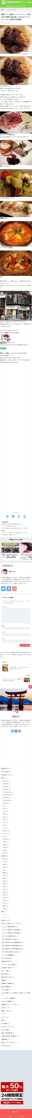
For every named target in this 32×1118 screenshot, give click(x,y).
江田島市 (6, 841)
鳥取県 (5, 867)
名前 (3, 625)
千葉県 (5, 903)
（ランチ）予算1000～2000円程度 (11, 929)
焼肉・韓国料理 (6, 986)
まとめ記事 (5, 1023)
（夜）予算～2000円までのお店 (10, 952)
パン (3, 1014)
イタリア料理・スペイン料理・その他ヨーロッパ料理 (15, 994)
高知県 (5, 881)
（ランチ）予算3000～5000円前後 (11, 933)
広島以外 (4, 856)
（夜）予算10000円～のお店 (10, 939)
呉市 (5, 806)
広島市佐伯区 (7, 800)
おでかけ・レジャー (7, 1026)
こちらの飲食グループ (13, 97)
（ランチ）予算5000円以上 (9, 936)
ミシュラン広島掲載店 (8, 955)
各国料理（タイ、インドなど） (10, 1004)
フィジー (6, 917)
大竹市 (5, 828)
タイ (5, 914)
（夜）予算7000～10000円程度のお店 (12, 948)
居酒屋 (4, 980)
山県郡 (5, 853)
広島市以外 (6, 803)
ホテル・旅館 (5, 1029)
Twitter (3, 591)
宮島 (5, 836)
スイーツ (4, 1017)
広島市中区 (4, 524)
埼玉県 (5, 900)
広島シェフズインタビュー (9, 1042)
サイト (3, 638)
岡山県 (5, 858)
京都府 (5, 886)
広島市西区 (6, 786)
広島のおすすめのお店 (11, 6)
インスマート (5, 532)
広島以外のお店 (22, 6)
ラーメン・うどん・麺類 (9, 964)
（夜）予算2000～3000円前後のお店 (12, 942)
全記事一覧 (10, 524)
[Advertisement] (16, 437)
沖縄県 (5, 908)
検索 (30, 686)
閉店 (3, 1020)
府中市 (5, 819)
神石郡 (5, 850)
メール (3, 632)
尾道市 (5, 814)
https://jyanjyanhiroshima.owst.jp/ (8, 362)
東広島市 (6, 830)
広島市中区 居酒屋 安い (9, 534)
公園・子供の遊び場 (7, 1033)
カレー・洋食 (5, 970)
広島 (15, 524)
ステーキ (13, 532)
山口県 (5, 861)
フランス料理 (23, 528)
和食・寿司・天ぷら (7, 977)
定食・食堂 (5, 974)
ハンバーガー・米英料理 (8, 998)
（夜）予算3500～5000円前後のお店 (11, 528)
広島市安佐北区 (8, 792)
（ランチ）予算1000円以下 (8, 526)
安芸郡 (5, 847)
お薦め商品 (5, 1039)
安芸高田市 (6, 839)
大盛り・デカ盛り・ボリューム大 (11, 923)
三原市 (5, 811)
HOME (16, 1112)
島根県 (5, 864)
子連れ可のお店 (6, 961)
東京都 (5, 895)
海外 (3, 911)
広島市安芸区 (7, 797)
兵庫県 (5, 892)
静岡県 (5, 906)
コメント (5, 607)
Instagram (14, 591)
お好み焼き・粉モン (7, 967)
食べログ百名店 (6, 958)
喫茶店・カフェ (6, 1011)
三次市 (5, 822)
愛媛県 (5, 872)
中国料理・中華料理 (7, 983)
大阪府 (5, 889)
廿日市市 (6, 833)
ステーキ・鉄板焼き (7, 1001)
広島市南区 (7, 789)
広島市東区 (6, 783)
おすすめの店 (6, 771)
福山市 (5, 817)
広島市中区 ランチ (21, 532)
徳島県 (5, 878)
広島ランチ (19, 524)
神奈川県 (6, 897)
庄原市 (5, 825)
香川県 (5, 875)
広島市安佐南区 (8, 794)
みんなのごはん (6, 1045)
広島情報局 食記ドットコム (18, 2)
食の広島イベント (7, 774)
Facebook (9, 591)
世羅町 (5, 844)
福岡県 (5, 883)
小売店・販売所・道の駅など (10, 1036)
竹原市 (5, 808)
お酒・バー (5, 1007)
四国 (5, 870)
